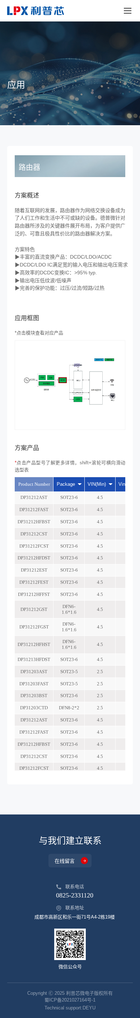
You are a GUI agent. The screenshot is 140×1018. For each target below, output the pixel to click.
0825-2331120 (74, 895)
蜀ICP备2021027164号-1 (70, 1000)
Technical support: (70, 1007)
